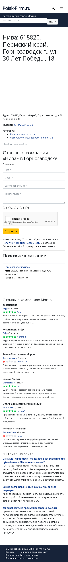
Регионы (8, 16)
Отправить (11, 231)
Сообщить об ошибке (15, 144)
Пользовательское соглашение (22, 558)
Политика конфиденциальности (21, 555)
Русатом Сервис (10, 432)
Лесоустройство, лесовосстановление (31, 137)
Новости (9, 551)
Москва (32, 16)
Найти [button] (52, 21)
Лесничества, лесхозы (22, 134)
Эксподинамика (10, 358)
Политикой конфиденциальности (21, 242)
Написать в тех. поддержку (34, 551)
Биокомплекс (9, 407)
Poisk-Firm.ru (16, 8)
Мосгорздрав (9, 382)
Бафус (5, 308)
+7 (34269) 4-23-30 (23, 124)
